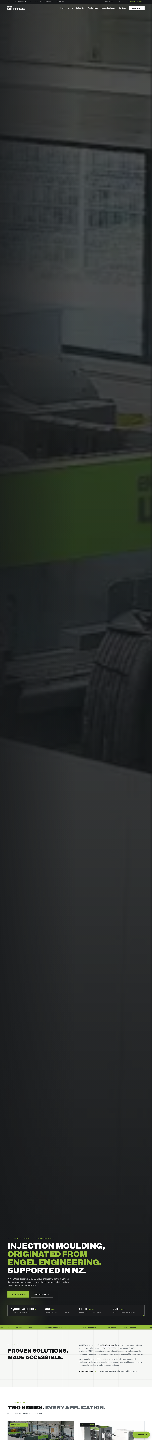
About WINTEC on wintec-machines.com (119, 1371)
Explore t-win (18, 1294)
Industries (80, 8)
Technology (93, 8)
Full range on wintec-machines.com (25, 1414)
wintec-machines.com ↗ (134, 2)
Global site (136, 8)
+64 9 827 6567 (112, 2)
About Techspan (108, 8)
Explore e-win (42, 1294)
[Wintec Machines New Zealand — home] (16, 8)
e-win (70, 8)
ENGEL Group (108, 1345)
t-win (62, 8)
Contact (122, 8)
